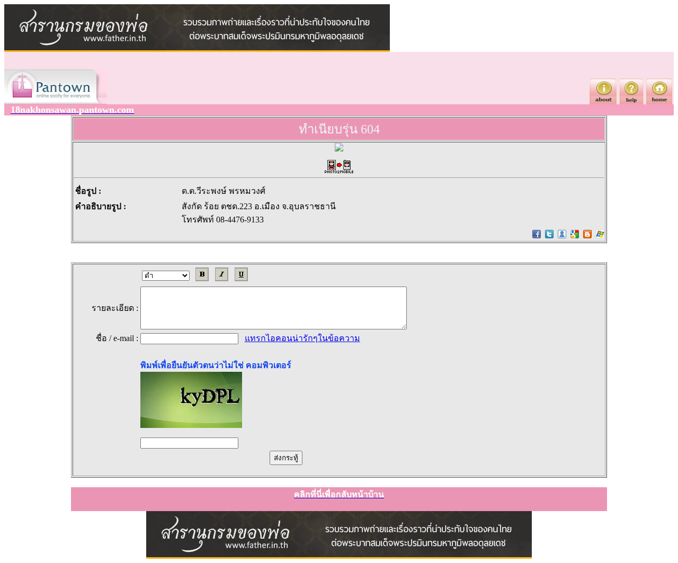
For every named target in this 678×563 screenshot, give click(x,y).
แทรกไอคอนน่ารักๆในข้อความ (302, 338)
